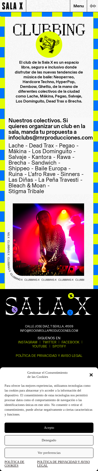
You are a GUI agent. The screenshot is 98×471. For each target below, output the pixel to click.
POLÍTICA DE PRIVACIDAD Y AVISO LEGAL (63, 463)
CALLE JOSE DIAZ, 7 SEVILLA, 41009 (49, 326)
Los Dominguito (54, 151)
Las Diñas (22, 180)
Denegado (49, 440)
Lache (18, 145)
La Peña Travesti (60, 180)
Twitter (49, 342)
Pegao (69, 145)
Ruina (17, 174)
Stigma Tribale (26, 191)
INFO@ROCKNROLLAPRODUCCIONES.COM (49, 330)
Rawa (66, 157)
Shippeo (21, 168)
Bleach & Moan (29, 185)
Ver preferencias (49, 453)
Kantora (43, 157)
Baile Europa (53, 168)
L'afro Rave (43, 174)
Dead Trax (43, 145)
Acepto (49, 427)
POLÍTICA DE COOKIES (14, 463)
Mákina (19, 151)
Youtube (39, 346)
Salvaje (19, 157)
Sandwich (45, 163)
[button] (91, 375)
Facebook (70, 342)
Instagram (27, 342)
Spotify (59, 346)
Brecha (19, 163)
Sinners (72, 174)
